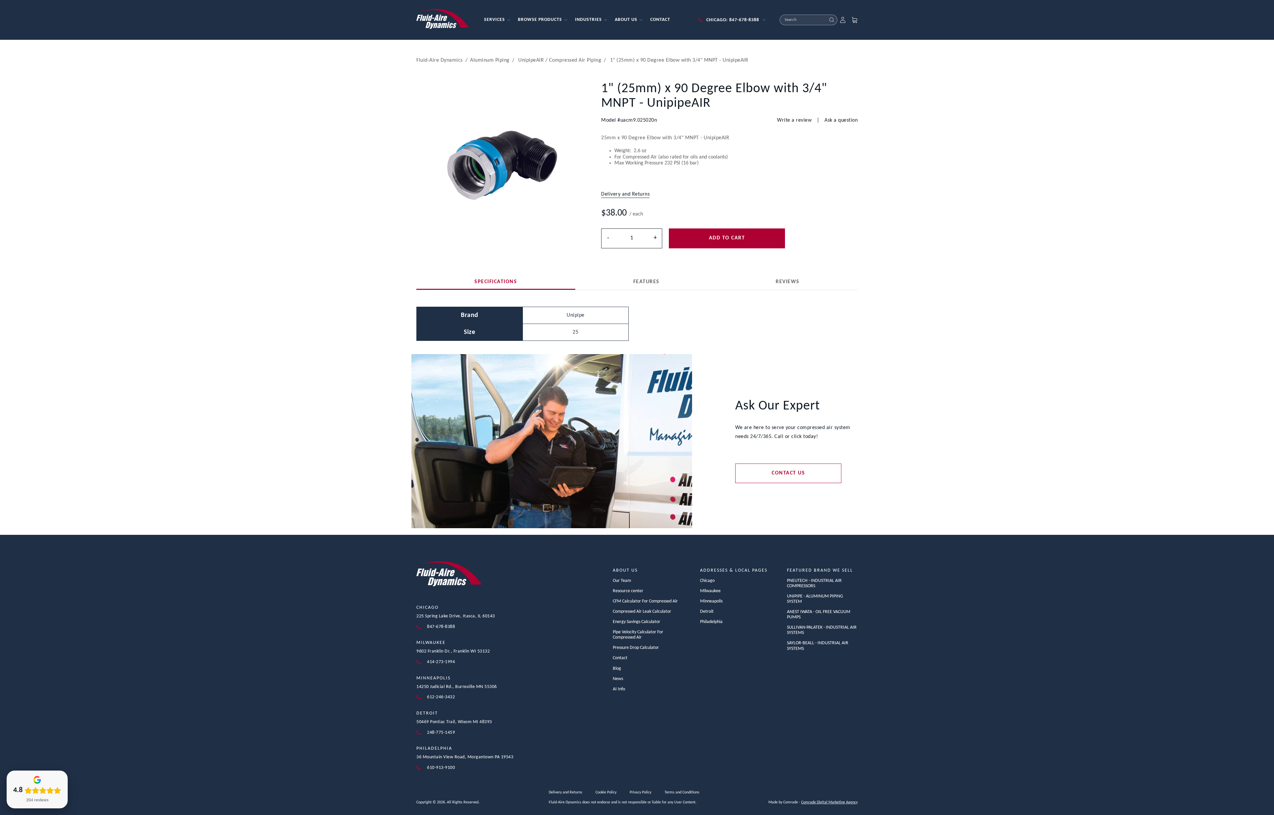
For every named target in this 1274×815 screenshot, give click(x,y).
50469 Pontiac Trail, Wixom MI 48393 (454, 722)
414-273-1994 (441, 661)
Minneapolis (433, 678)
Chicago (427, 607)
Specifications (495, 281)
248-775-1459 (441, 732)
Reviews (788, 281)
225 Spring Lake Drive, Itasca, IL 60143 (455, 616)
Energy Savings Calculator (636, 621)
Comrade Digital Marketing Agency (829, 802)
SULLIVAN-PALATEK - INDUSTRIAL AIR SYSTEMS (822, 630)
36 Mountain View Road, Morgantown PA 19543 (464, 757)
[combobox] (803, 20)
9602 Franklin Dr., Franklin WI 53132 (453, 651)
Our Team (622, 580)
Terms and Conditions (682, 792)
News (618, 678)
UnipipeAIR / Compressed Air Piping (559, 60)
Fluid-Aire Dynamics (439, 60)
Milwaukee (431, 642)
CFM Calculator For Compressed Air (645, 601)
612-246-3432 (441, 697)
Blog (617, 668)
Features (646, 281)
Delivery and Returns (565, 792)
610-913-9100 (441, 767)
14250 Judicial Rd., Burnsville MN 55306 (456, 686)
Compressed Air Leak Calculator (642, 611)
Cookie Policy (606, 792)
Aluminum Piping (490, 60)
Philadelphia (434, 748)
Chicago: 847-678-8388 (732, 20)
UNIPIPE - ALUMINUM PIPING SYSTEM (815, 599)
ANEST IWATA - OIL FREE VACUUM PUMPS (818, 614)
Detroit (427, 713)
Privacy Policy (640, 792)
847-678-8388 (441, 626)
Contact (620, 658)
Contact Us (788, 473)
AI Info (619, 689)
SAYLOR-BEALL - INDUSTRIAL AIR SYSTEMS (817, 646)
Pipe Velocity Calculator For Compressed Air (638, 635)
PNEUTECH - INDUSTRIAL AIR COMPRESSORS (814, 583)
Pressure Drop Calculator (636, 647)
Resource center (628, 591)
